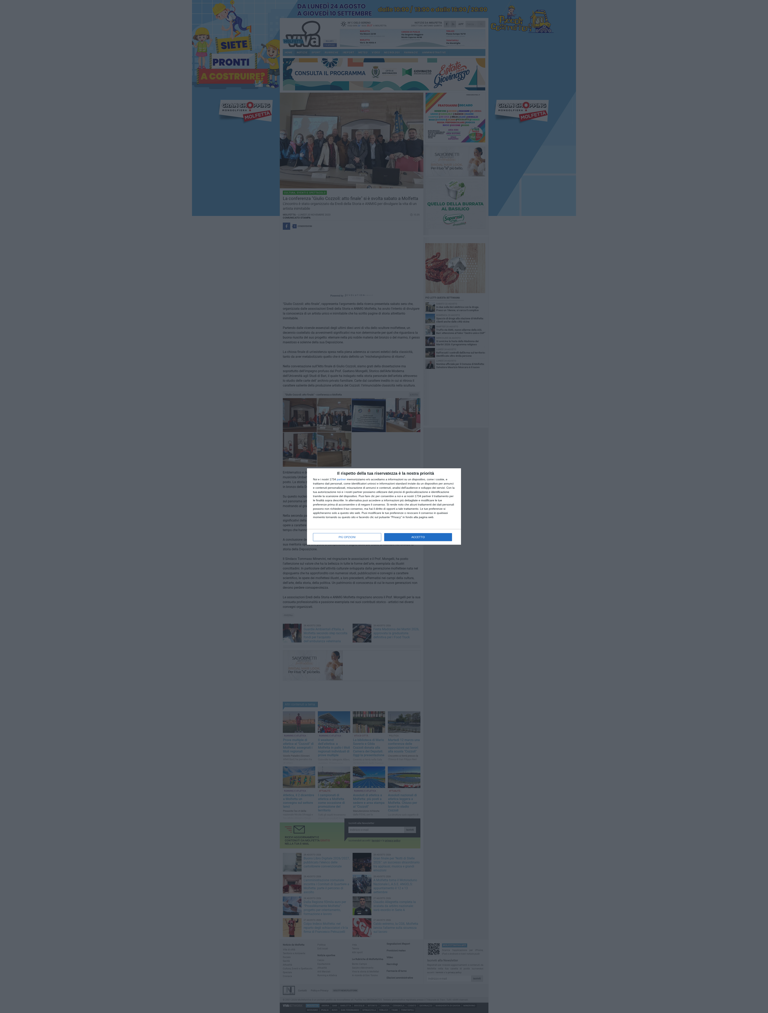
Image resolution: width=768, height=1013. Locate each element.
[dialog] (384, 506)
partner (341, 479)
